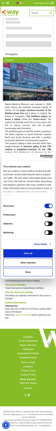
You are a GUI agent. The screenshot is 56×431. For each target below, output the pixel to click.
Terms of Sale (28, 362)
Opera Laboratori (28, 345)
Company (28, 337)
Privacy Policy (28, 370)
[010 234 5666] (3, 3)
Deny (28, 272)
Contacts (28, 388)
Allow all (28, 253)
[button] (20, 3)
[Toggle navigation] (52, 3)
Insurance (28, 366)
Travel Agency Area (42, 3)
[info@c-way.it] (8, 3)
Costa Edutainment (28, 341)
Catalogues (28, 349)
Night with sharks (28, 383)
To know (9, 60)
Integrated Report (28, 357)
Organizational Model (28, 353)
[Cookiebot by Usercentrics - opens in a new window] (40, 156)
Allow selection (28, 262)
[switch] (49, 214)
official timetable (23, 315)
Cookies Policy (28, 374)
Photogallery (11, 54)
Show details (40, 244)
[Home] (10, 13)
